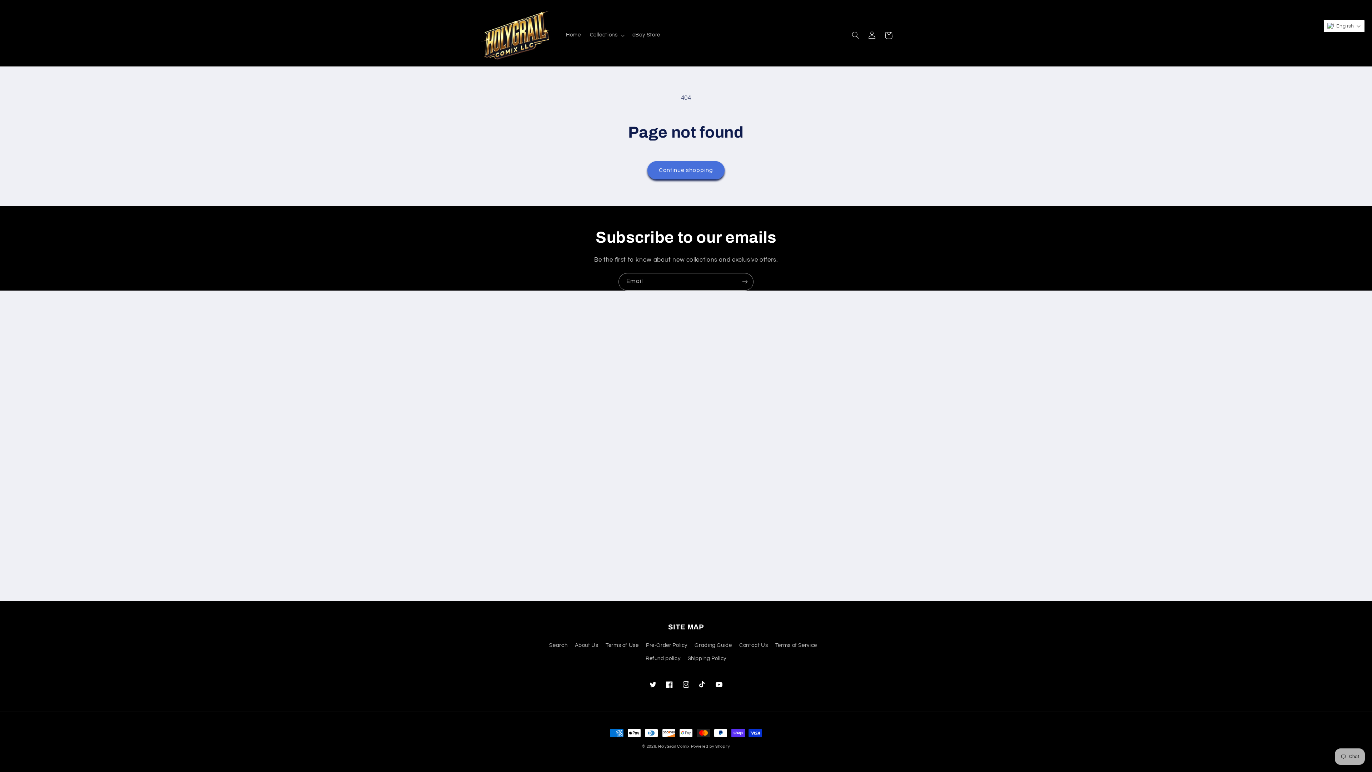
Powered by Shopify (710, 746)
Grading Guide (713, 645)
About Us (586, 645)
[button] (606, 35)
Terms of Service (796, 645)
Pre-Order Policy (666, 645)
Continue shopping (686, 170)
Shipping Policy (707, 658)
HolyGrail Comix (674, 746)
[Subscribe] (745, 282)
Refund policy (663, 658)
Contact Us (753, 645)
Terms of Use (622, 645)
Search (558, 645)
